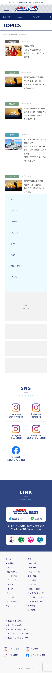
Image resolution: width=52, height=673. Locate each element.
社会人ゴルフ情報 (38, 655)
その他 (14, 277)
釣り (13, 244)
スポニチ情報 (14, 649)
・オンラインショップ (35, 593)
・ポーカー (31, 584)
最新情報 (6, 17)
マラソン (36, 17)
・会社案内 (30, 610)
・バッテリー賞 (33, 572)
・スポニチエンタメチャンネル (16, 633)
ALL (13, 199)
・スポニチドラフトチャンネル (16, 638)
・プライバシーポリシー (35, 597)
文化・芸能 (16, 266)
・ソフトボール (11, 597)
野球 (13, 255)
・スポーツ (8, 589)
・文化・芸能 (31, 576)
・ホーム (7, 559)
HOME (5, 34)
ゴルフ (21, 17)
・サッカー (9, 593)
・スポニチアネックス (13, 621)
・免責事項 (30, 606)
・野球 (28, 559)
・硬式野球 (31, 563)
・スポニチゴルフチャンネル (15, 629)
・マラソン (8, 584)
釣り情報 (34, 649)
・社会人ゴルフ (11, 572)
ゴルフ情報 (13, 655)
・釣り (6, 606)
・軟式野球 (31, 567)
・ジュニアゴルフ (12, 580)
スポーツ (15, 232)
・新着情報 (8, 563)
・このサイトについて (35, 601)
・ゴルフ (7, 567)
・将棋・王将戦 (33, 589)
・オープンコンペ (12, 576)
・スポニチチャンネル (13, 625)
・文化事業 (31, 580)
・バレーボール (11, 601)
